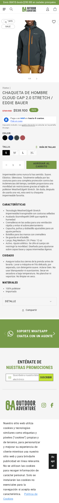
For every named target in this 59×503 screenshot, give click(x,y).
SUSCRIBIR (46, 377)
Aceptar (53, 461)
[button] (4, 9)
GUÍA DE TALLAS (47, 147)
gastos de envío (28, 125)
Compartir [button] (31, 310)
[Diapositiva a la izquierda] (22, 78)
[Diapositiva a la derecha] (36, 78)
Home (5, 87)
